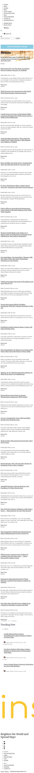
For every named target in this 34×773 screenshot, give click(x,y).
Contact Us (7, 18)
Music (5, 9)
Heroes (3, 63)
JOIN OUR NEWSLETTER (17, 46)
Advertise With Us (9, 20)
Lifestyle (6, 629)
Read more (4, 84)
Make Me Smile (8, 644)
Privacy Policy (8, 25)
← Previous (3, 620)
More (5, 15)
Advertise (6, 767)
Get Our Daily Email (9, 13)
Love (5, 659)
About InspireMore (9, 16)
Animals (6, 8)
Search (7, 27)
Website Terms (8, 23)
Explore (6, 4)
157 (12, 620)
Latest (5, 755)
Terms (2, 771)
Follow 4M (8, 33)
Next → (15, 620)
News (5, 6)
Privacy (7, 771)
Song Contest (8, 11)
